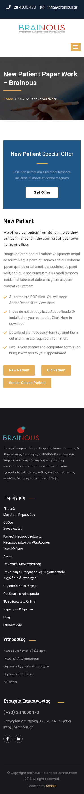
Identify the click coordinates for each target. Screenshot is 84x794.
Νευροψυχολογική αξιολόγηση (24, 650)
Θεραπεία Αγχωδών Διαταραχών (26, 666)
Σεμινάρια (10, 682)
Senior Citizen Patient (27, 383)
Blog (6, 617)
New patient (19, 370)
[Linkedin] (19, 739)
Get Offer (42, 192)
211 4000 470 (25, 7)
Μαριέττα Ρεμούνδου (19, 515)
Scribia (51, 786)
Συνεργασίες (12, 529)
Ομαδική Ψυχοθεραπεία (21, 594)
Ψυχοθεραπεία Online (19, 602)
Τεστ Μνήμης (13, 548)
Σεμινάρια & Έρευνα (18, 609)
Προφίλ (9, 509)
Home (8, 99)
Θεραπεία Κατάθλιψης (20, 586)
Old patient (56, 370)
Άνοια (7, 556)
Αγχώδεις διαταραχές (20, 578)
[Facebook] (7, 739)
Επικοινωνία (12, 625)
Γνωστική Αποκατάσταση (22, 564)
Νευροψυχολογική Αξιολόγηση (26, 542)
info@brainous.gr (63, 7)
